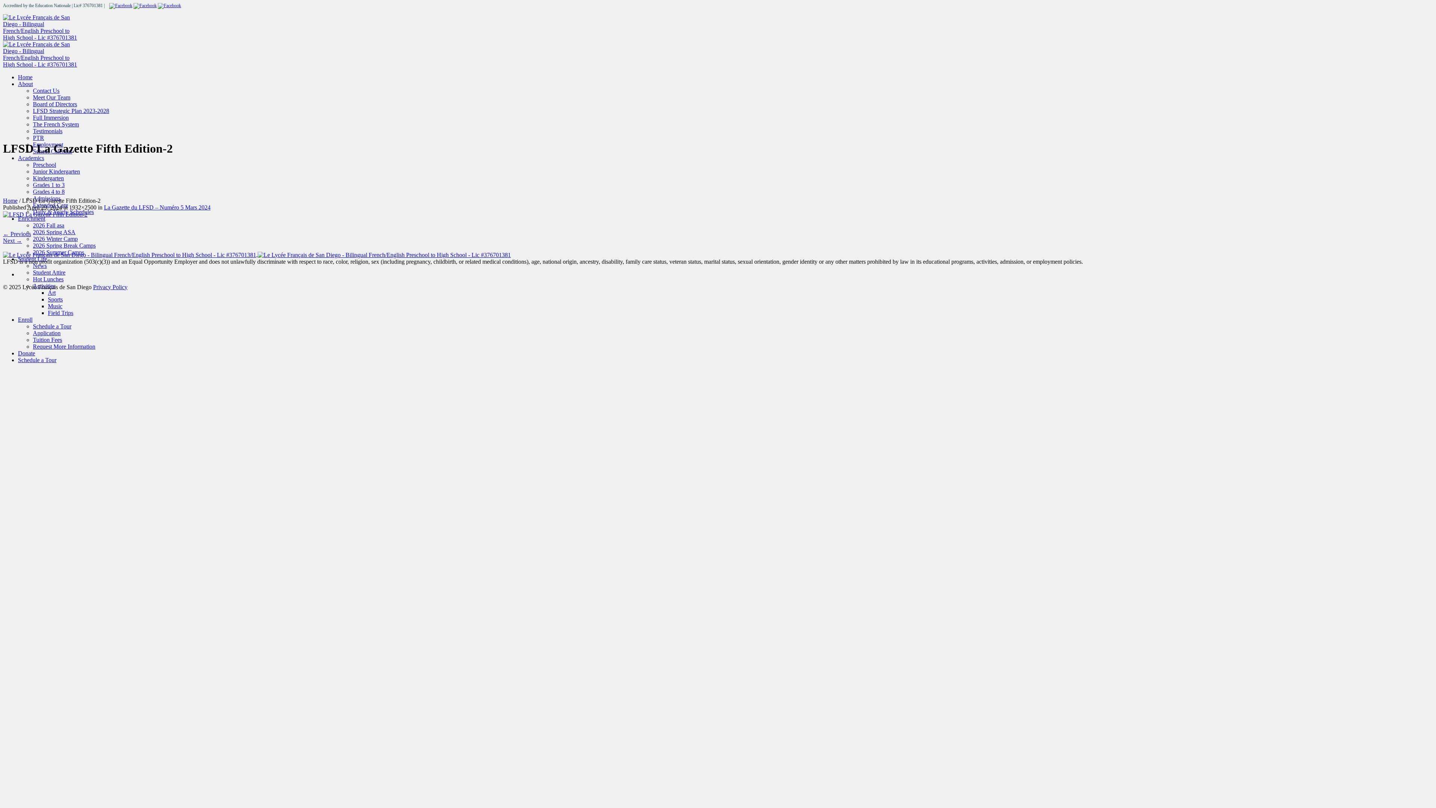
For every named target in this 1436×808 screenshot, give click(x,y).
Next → (12, 241)
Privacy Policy (110, 287)
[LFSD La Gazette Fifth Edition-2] (45, 214)
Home (10, 201)
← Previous (17, 234)
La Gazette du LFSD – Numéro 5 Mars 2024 (157, 207)
